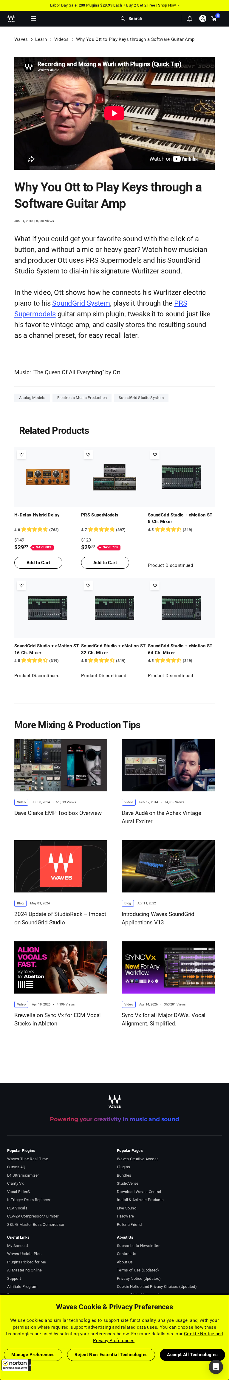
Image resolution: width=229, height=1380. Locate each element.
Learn (41, 39)
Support (14, 1278)
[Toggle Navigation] (33, 18)
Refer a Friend (129, 1224)
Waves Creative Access (138, 1159)
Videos (61, 39)
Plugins (123, 1167)
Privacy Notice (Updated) (139, 1278)
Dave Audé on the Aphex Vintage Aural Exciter (161, 817)
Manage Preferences (33, 1354)
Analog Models (32, 397)
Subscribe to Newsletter (138, 1245)
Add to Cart (38, 562)
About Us (125, 1262)
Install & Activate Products (140, 1200)
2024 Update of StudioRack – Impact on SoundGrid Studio (60, 918)
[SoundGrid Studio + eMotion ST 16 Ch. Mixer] (47, 608)
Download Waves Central (139, 1191)
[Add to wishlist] (21, 454)
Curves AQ (16, 1167)
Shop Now (167, 5)
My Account (17, 1245)
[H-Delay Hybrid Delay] (47, 477)
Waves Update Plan (24, 1253)
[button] (16, 1365)
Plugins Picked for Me (26, 1262)
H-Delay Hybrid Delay (37, 515)
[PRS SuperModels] (114, 477)
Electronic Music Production (82, 397)
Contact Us (126, 1253)
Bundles (124, 1175)
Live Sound (126, 1208)
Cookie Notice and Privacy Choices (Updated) (157, 1286)
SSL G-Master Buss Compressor (35, 1224)
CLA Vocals (17, 1208)
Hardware (125, 1216)
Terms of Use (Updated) (138, 1270)
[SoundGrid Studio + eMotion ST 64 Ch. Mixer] (181, 608)
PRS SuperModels (99, 515)
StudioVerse (127, 1183)
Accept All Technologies (192, 1354)
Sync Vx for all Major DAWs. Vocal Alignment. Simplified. (163, 1019)
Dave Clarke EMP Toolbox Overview (57, 813)
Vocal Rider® (18, 1191)
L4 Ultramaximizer (23, 1175)
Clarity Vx (15, 1183)
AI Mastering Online (24, 1270)
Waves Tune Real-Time (27, 1159)
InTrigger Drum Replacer (28, 1200)
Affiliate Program (22, 1286)
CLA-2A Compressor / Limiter (32, 1216)
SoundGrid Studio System (141, 397)
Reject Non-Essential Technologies (111, 1354)
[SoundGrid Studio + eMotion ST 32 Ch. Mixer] (114, 608)
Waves (21, 39)
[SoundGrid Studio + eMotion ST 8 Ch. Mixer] (181, 477)
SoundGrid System (81, 303)
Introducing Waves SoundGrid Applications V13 (158, 918)
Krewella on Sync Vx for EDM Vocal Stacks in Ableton (57, 1019)
